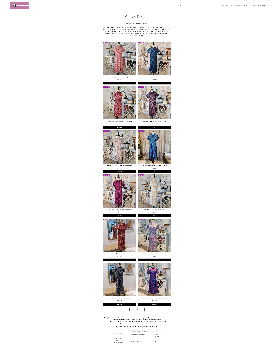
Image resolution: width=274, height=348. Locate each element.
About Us (156, 341)
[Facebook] (136, 338)
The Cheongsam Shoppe (138, 331)
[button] (180, 5)
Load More (137, 309)
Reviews (156, 339)
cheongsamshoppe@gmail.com (148, 326)
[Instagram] (138, 338)
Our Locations (156, 334)
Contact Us (156, 336)
